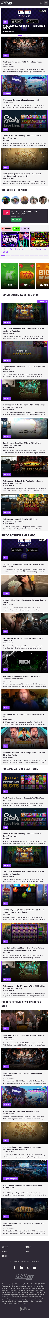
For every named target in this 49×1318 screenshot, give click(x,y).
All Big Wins (42, 301)
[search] (41, 3)
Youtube (8, 228)
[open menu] (46, 3)
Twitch (26, 228)
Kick (17, 228)
